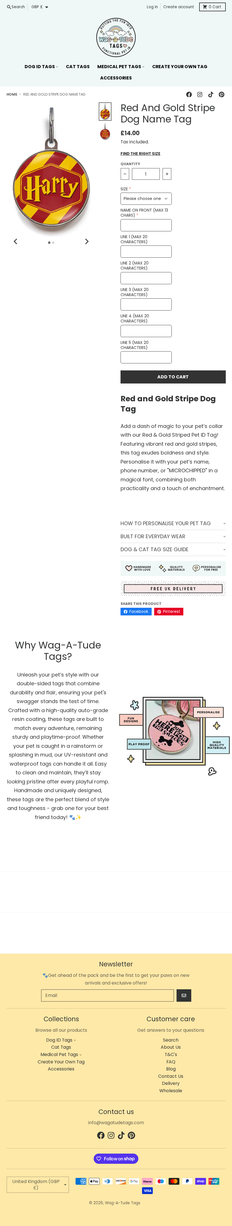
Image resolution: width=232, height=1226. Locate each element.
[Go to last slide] (16, 241)
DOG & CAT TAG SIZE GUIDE (154, 549)
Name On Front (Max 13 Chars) (144, 213)
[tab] (49, 242)
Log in (152, 7)
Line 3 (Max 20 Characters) (135, 292)
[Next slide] (86, 241)
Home (12, 94)
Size (124, 189)
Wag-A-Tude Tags (122, 1203)
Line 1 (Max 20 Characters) (134, 239)
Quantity (130, 163)
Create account (178, 7)
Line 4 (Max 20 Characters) (135, 318)
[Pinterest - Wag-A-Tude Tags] (221, 94)
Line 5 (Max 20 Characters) (135, 345)
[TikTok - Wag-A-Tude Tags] (211, 94)
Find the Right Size (140, 153)
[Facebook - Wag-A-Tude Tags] (189, 94)
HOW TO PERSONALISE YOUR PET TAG (166, 523)
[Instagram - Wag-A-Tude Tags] (200, 94)
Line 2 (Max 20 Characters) (135, 265)
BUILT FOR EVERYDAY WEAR (153, 536)
